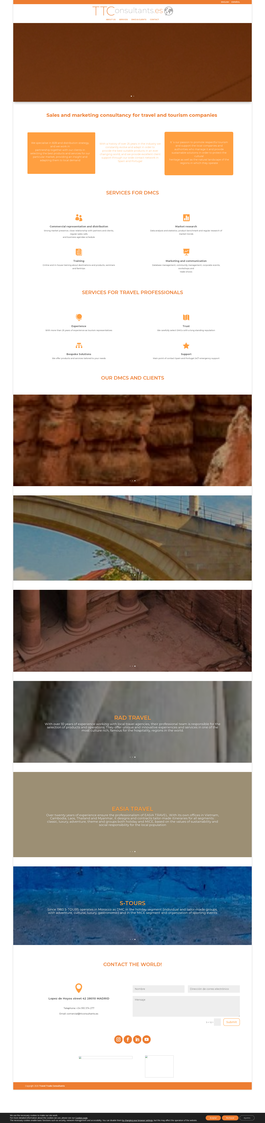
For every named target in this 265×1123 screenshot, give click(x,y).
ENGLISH (225, 2)
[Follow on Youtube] (146, 1039)
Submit (231, 1022)
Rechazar (230, 1118)
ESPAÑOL (235, 2)
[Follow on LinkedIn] (137, 1039)
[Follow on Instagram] (118, 1039)
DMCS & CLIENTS (138, 20)
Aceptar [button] (213, 1118)
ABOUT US (111, 20)
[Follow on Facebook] (128, 1039)
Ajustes (247, 1118)
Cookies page (81, 1118)
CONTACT (154, 20)
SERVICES (123, 20)
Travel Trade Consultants (52, 1086)
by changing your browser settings (137, 1120)
